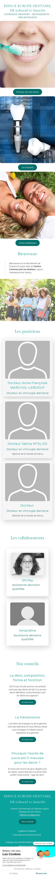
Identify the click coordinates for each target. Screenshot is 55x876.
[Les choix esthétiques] (27, 205)
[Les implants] (27, 129)
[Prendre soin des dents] (27, 54)
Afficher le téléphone (30, 815)
